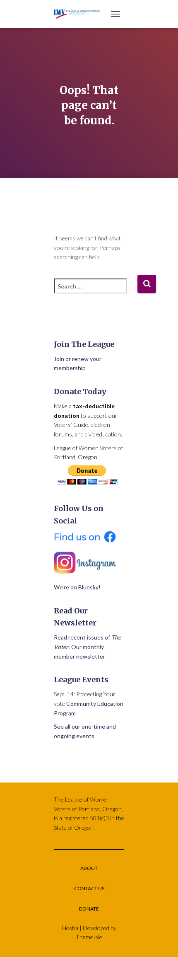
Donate (89, 909)
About (89, 868)
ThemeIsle (89, 936)
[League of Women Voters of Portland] (80, 14)
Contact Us (89, 888)
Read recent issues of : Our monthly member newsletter (87, 646)
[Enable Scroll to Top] (161, 940)
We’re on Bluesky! (77, 587)
